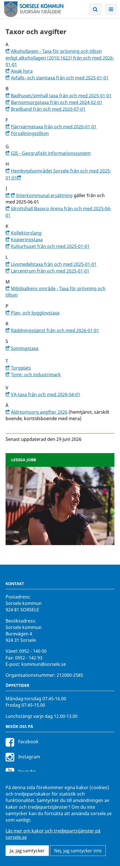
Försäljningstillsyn (30, 133)
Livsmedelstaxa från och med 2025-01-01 (54, 264)
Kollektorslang (26, 233)
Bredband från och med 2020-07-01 (48, 109)
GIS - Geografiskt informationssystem (51, 153)
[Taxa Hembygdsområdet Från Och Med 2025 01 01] (19, 178)
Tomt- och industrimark (36, 375)
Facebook (28, 742)
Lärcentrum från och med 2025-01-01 (50, 271)
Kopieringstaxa (27, 239)
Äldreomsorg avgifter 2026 (39, 412)
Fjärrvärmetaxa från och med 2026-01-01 (54, 127)
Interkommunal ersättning (44, 195)
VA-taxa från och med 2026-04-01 (45, 394)
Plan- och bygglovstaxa (35, 313)
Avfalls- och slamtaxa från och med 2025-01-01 (60, 78)
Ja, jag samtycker (27, 851)
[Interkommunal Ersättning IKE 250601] (8, 195)
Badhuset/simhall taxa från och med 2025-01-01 (61, 96)
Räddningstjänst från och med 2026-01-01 (55, 330)
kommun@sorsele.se (43, 664)
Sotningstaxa (25, 348)
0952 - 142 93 (28, 658)
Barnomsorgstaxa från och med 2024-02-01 (56, 102)
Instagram (28, 757)
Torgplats (21, 368)
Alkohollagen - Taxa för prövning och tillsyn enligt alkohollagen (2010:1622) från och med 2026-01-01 (60, 57)
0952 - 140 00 (33, 651)
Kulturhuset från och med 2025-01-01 (50, 246)
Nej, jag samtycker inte (78, 851)
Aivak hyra (22, 71)
